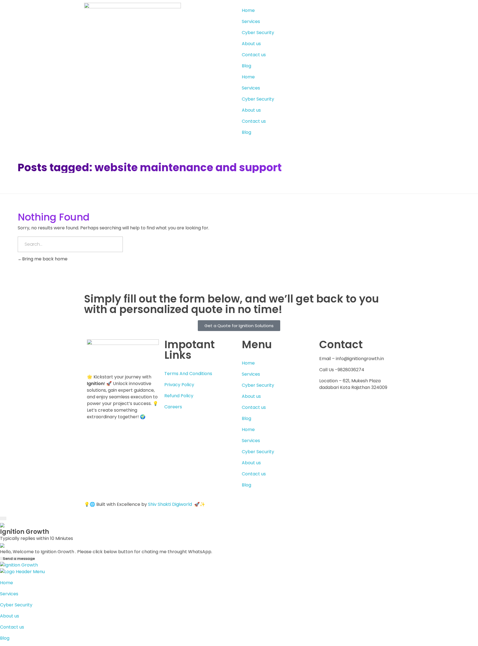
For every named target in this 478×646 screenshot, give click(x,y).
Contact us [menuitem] (12, 627)
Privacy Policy (179, 384)
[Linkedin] (341, 408)
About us (251, 43)
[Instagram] (371, 408)
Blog (246, 66)
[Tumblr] (326, 423)
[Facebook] (326, 408)
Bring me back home (44, 259)
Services (251, 21)
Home (248, 10)
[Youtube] (356, 408)
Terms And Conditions (188, 373)
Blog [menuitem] (4, 638)
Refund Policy (178, 396)
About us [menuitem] (9, 616)
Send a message (19, 558)
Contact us (254, 55)
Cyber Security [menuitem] (16, 605)
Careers (173, 407)
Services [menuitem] (9, 594)
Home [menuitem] (6, 583)
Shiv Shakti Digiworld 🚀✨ (176, 504)
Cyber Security (258, 32)
